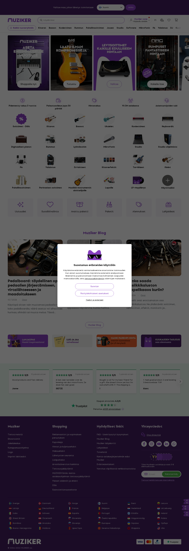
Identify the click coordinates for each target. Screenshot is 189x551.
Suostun (94, 286)
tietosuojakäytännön (94, 278)
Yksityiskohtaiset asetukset (94, 293)
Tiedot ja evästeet (94, 300)
